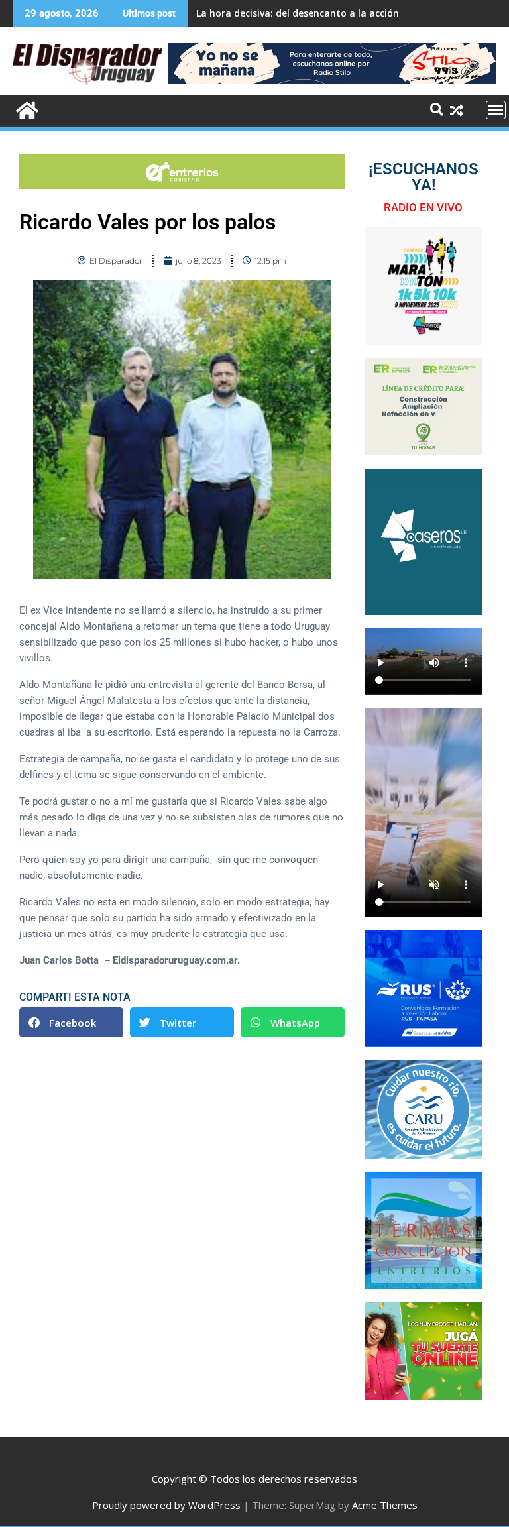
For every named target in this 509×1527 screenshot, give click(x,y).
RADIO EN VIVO (423, 207)
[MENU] (496, 110)
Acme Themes (385, 1505)
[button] (71, 1022)
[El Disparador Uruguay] (25, 109)
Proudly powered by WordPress (166, 1505)
